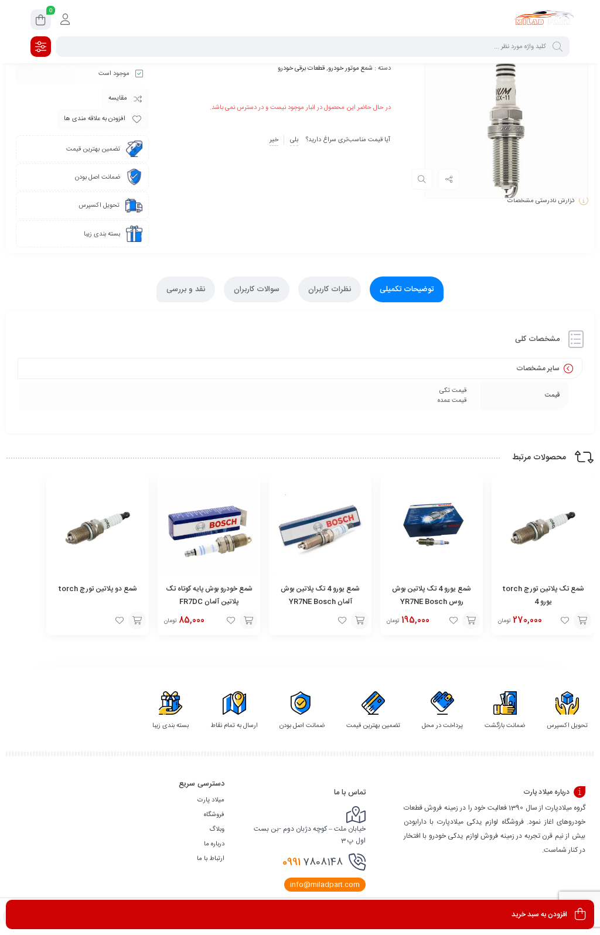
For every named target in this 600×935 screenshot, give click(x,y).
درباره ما (214, 844)
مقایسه (117, 98)
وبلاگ (216, 829)
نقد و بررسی (185, 289)
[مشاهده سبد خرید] (41, 21)
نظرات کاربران (329, 289)
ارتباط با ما (210, 859)
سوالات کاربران (256, 289)
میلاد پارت (210, 800)
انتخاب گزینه (582, 620)
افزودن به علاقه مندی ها (94, 119)
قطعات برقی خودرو (301, 68)
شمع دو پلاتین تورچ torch (97, 589)
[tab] (407, 289)
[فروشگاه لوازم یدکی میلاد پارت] (543, 19)
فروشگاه (214, 815)
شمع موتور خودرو (350, 68)
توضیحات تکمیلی (407, 289)
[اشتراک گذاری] (448, 179)
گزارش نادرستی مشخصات (541, 201)
